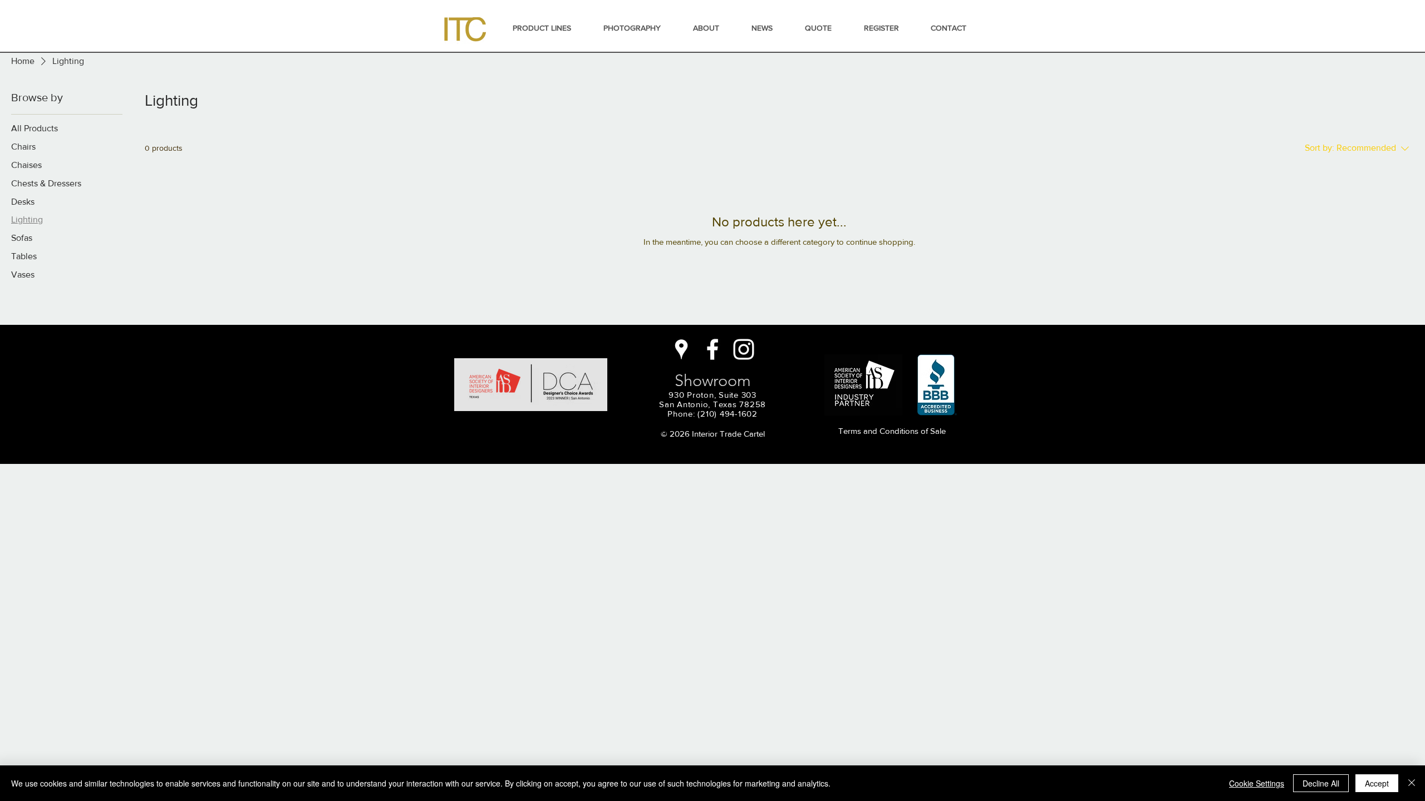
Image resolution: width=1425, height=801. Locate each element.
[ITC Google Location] (681, 349)
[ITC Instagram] (744, 349)
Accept (1377, 783)
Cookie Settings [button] (1256, 783)
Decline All (1321, 783)
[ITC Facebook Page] (712, 349)
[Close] (1411, 783)
